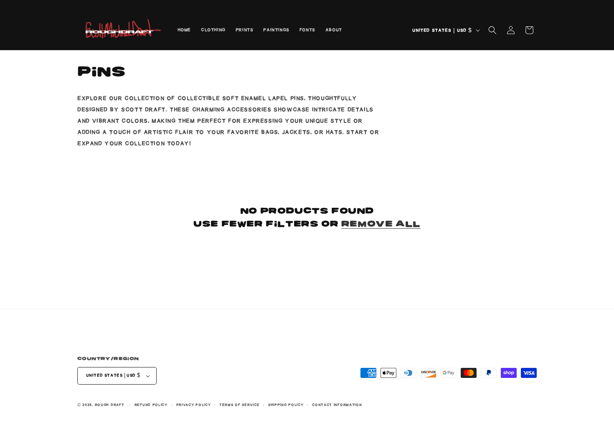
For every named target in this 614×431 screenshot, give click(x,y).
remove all (381, 223)
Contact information (337, 405)
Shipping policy (286, 405)
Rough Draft (109, 405)
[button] (492, 30)
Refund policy (150, 405)
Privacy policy (193, 405)
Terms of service (239, 405)
